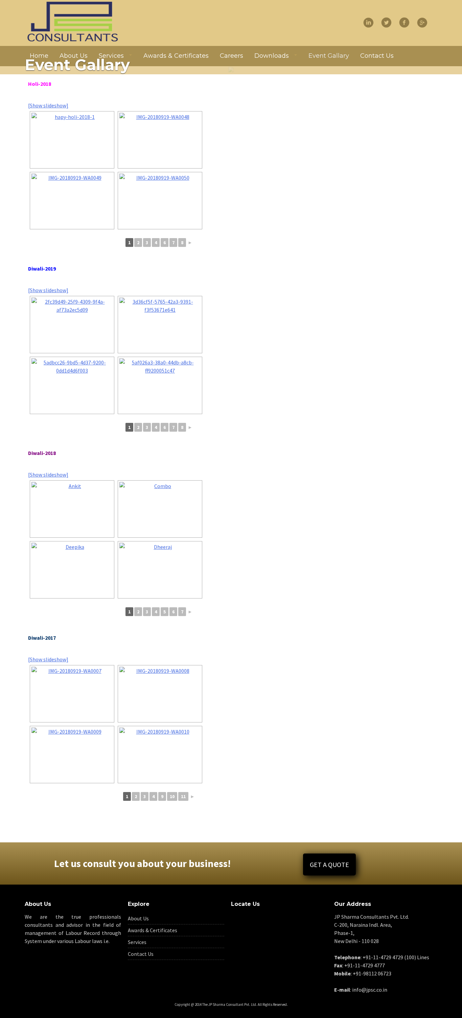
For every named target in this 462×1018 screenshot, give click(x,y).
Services (137, 942)
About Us (138, 918)
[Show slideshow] (48, 105)
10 (172, 796)
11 (183, 796)
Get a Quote (329, 864)
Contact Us (141, 953)
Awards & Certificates (152, 930)
